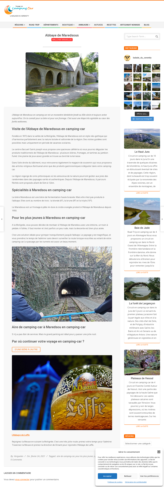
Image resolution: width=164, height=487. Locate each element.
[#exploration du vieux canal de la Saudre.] (147, 87)
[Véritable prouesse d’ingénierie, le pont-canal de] (147, 78)
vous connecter (22, 479)
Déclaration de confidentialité (136, 482)
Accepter (107, 476)
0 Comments (16, 459)
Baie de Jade (142, 227)
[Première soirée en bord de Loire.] (156, 96)
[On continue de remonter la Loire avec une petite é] (128, 78)
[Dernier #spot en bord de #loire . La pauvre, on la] (156, 68)
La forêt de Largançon (142, 303)
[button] (159, 452)
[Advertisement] (113, 11)
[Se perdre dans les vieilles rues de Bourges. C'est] (137, 68)
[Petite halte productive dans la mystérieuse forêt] (147, 68)
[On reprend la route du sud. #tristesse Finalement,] (147, 106)
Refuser (127, 476)
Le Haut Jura (142, 151)
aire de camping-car (65, 456)
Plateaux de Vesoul (142, 378)
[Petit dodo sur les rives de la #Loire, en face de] (128, 96)
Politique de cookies (115, 482)
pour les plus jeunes (84, 456)
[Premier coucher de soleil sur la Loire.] (147, 96)
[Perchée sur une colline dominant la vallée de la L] (156, 87)
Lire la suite (142, 193)
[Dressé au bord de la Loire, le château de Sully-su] (137, 96)
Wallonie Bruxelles (62, 39)
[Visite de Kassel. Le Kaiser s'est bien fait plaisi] (128, 106)
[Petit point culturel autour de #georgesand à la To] (128, 87)
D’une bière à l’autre (26, 349)
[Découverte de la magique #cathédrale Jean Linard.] (137, 87)
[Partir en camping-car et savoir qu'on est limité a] (156, 78)
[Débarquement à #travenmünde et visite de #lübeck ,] (137, 106)
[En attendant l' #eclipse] (128, 68)
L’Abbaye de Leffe (21, 435)
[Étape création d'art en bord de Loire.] (137, 78)
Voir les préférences (149, 476)
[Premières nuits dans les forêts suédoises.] (156, 106)
